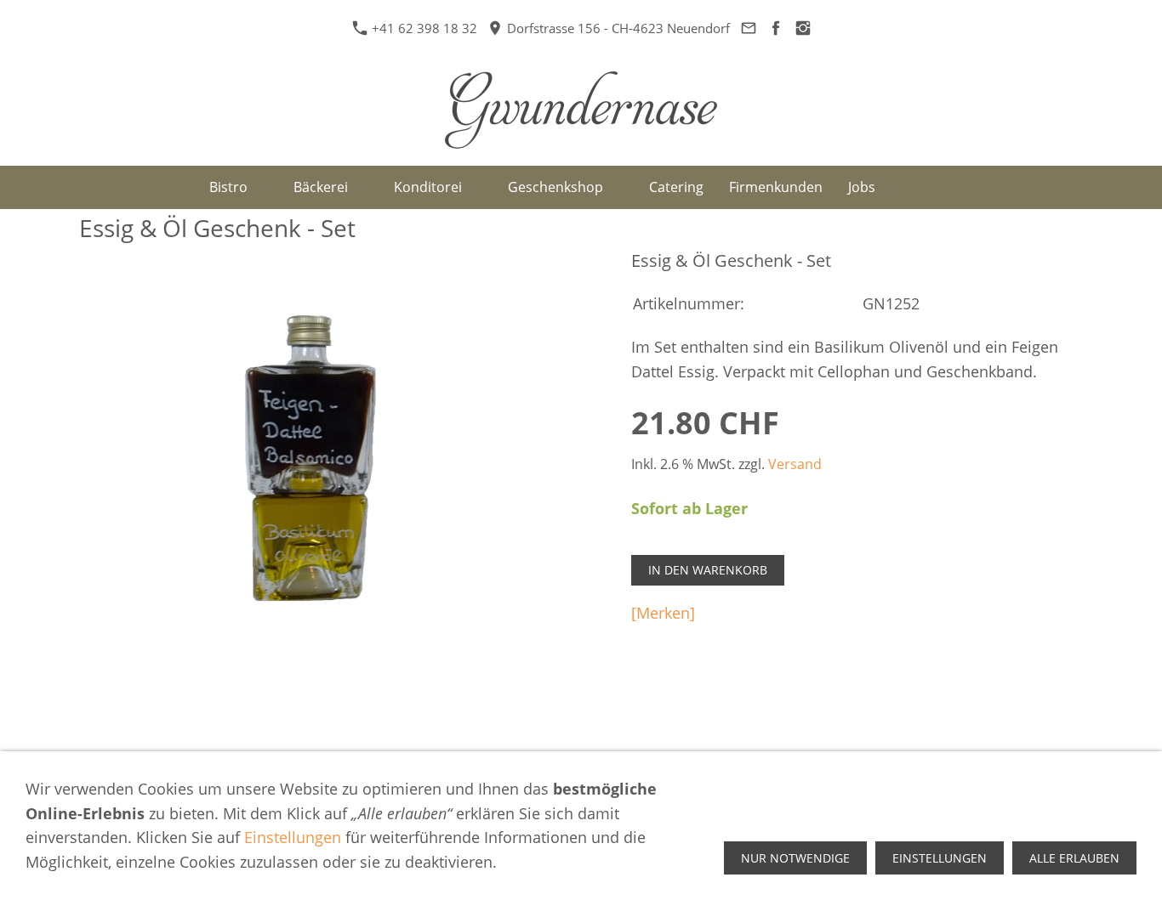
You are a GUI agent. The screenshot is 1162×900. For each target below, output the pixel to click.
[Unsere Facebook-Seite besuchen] (775, 28)
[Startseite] (177, 187)
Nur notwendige (795, 858)
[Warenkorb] (985, 187)
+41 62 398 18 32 (424, 28)
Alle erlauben (1074, 858)
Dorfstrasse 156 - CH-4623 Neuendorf (617, 28)
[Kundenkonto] (946, 187)
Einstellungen (292, 837)
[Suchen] (907, 187)
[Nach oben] (1072, 726)
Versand (795, 464)
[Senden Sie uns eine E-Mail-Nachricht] (748, 28)
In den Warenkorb (707, 570)
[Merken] (663, 613)
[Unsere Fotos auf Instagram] (803, 28)
